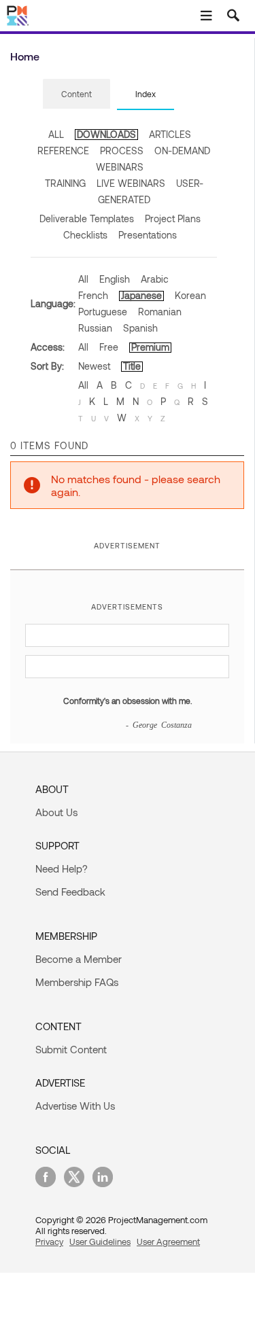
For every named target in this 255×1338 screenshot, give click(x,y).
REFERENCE (63, 150)
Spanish (140, 328)
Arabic (155, 279)
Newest (94, 366)
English (114, 279)
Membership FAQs (76, 982)
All (83, 279)
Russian (95, 328)
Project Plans (173, 218)
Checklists (85, 235)
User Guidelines (100, 1241)
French (93, 295)
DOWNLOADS (106, 134)
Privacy (49, 1241)
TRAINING (65, 183)
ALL (56, 134)
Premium (150, 347)
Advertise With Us (75, 1105)
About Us (56, 812)
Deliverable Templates (86, 218)
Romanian (160, 311)
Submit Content (71, 1049)
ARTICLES (170, 134)
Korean (190, 295)
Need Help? (61, 868)
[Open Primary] (206, 16)
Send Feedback (70, 891)
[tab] (76, 94)
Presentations (147, 235)
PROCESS (121, 150)
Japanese (141, 295)
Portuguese (102, 311)
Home (24, 56)
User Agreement (168, 1241)
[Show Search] (233, 16)
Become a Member (78, 959)
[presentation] (76, 94)
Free (108, 347)
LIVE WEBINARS (131, 183)
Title (132, 366)
